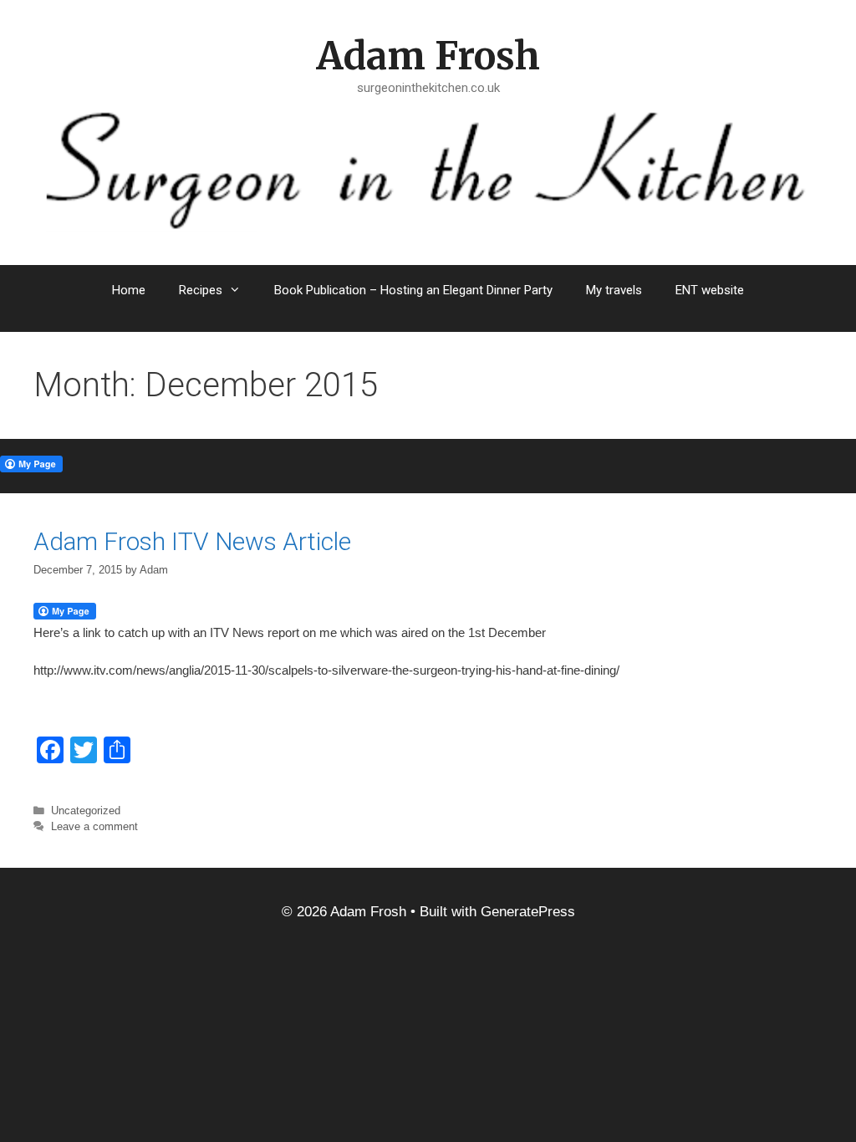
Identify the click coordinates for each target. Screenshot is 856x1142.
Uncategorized (85, 810)
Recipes (200, 290)
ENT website (709, 290)
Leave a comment (94, 826)
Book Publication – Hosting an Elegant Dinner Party (413, 290)
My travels (614, 290)
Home (128, 290)
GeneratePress (528, 912)
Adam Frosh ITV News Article (192, 541)
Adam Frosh (428, 56)
